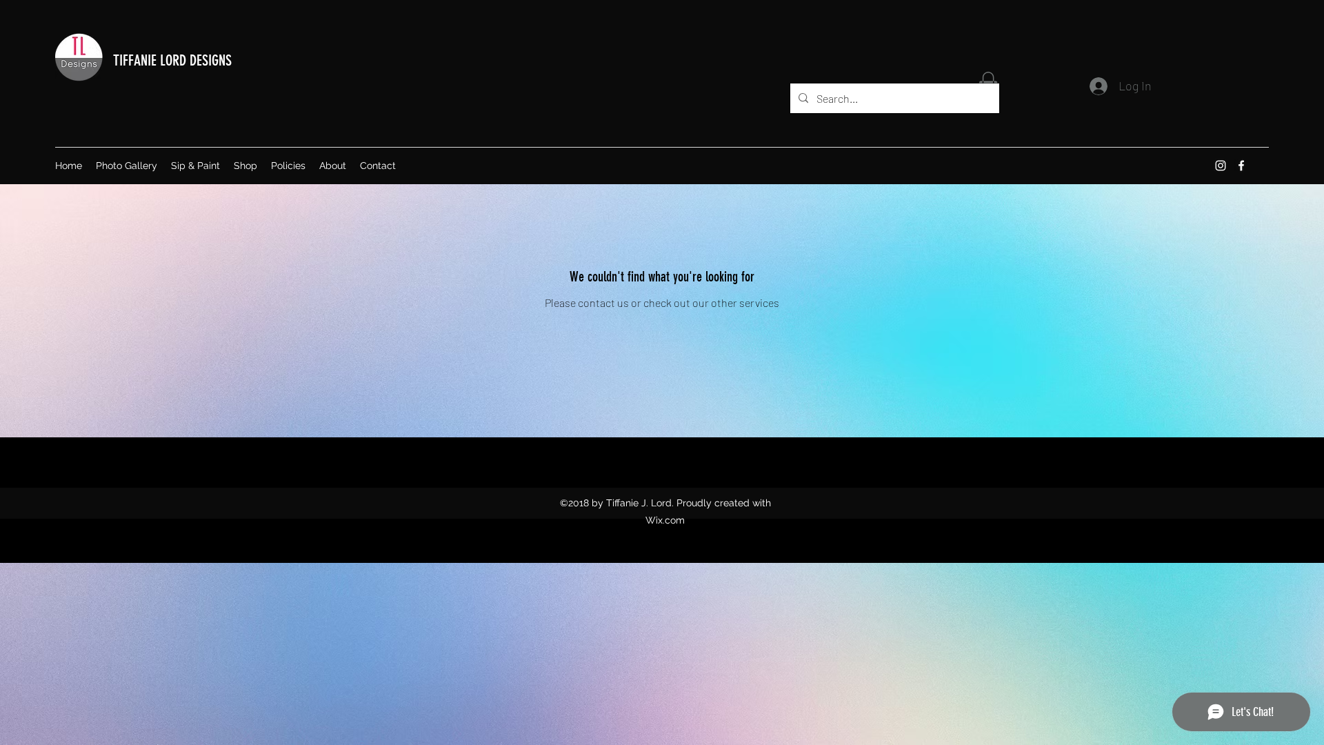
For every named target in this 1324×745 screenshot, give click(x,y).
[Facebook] (1241, 165)
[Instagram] (1220, 165)
